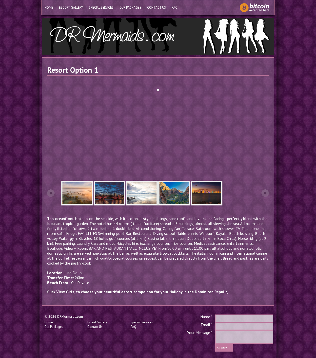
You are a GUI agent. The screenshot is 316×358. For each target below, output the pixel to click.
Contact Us (156, 7)
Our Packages (130, 7)
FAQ (175, 7)
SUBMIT (224, 347)
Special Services (101, 7)
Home (49, 7)
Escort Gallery (71, 7)
